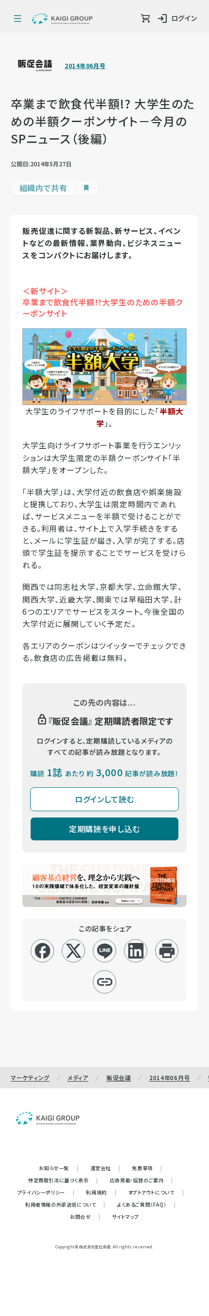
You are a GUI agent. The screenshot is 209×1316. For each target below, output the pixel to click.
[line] (105, 950)
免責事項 (147, 1168)
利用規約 (101, 1192)
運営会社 (105, 1168)
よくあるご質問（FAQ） (146, 1204)
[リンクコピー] (105, 982)
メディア (78, 1077)
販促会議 (118, 1077)
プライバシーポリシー (46, 1192)
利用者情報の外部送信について (65, 1204)
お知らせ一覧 (58, 1168)
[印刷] (167, 950)
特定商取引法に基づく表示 (63, 1180)
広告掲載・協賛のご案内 (141, 1180)
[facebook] (42, 950)
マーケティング (30, 1077)
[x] (74, 950)
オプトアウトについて (156, 1192)
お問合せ (85, 1216)
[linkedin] (136, 950)
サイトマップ (125, 1216)
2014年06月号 (85, 66)
